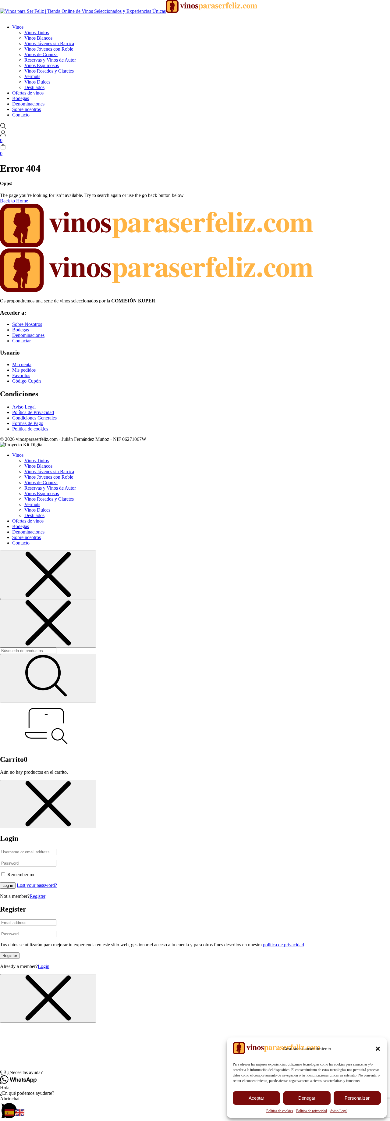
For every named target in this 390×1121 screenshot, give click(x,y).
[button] (378, 1049)
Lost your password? (37, 885)
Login (43, 966)
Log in (7, 885)
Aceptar (256, 1098)
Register (37, 896)
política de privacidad (283, 944)
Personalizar (357, 1098)
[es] (10, 1112)
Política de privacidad (311, 1111)
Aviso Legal (338, 1111)
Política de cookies (279, 1111)
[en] (20, 1112)
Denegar (306, 1098)
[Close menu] (48, 575)
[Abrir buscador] (3, 127)
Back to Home (14, 200)
